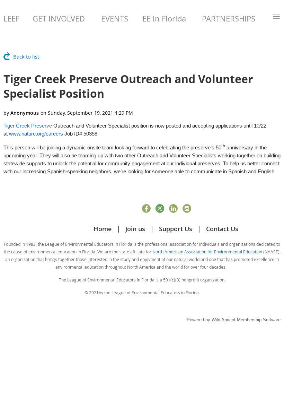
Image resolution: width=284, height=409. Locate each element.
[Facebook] (146, 208)
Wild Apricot (224, 319)
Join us (135, 229)
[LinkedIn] (173, 208)
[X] (160, 208)
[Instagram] (187, 208)
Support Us (175, 229)
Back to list (26, 56)
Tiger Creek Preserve (27, 126)
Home (103, 229)
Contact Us (222, 229)
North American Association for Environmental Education (207, 251)
